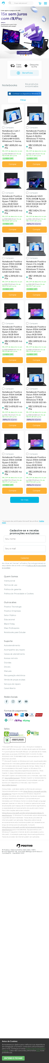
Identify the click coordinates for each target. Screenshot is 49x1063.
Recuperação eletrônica (14, 675)
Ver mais (24, 500)
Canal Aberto (10, 688)
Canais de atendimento (14, 654)
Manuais (7, 671)
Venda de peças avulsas (14, 680)
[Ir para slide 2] (23, 55)
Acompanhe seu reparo (14, 650)
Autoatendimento (12, 645)
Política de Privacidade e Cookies (19, 594)
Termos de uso (10, 585)
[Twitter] (19, 701)
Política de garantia (12, 589)
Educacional (9, 619)
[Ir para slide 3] (26, 55)
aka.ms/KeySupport (12, 778)
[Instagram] (13, 701)
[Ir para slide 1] (20, 55)
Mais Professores (11, 628)
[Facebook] (6, 701)
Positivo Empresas (12, 611)
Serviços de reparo (12, 684)
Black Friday (9, 624)
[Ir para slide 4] (28, 55)
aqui (38, 1051)
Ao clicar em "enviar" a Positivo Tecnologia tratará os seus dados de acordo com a (24, 565)
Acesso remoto (11, 658)
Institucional (9, 581)
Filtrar (23, 100)
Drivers (7, 667)
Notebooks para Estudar (15, 632)
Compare (9, 128)
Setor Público (10, 615)
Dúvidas (7, 663)
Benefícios (27, 73)
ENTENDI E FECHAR (13, 1058)
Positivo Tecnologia (12, 607)
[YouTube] (26, 701)
